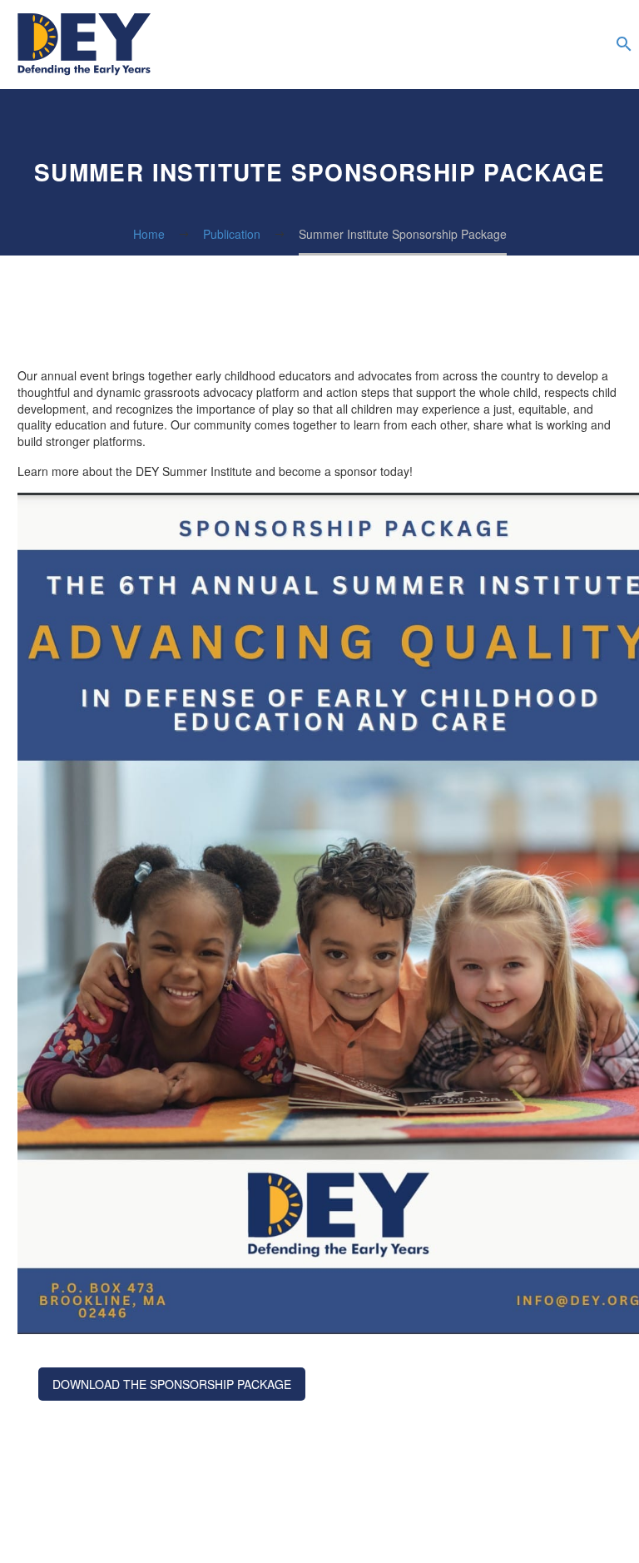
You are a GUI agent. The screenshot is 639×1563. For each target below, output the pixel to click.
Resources (486, 45)
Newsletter (586, 45)
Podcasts (553, 45)
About (420, 45)
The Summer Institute (520, 45)
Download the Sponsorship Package (171, 1384)
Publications (453, 45)
